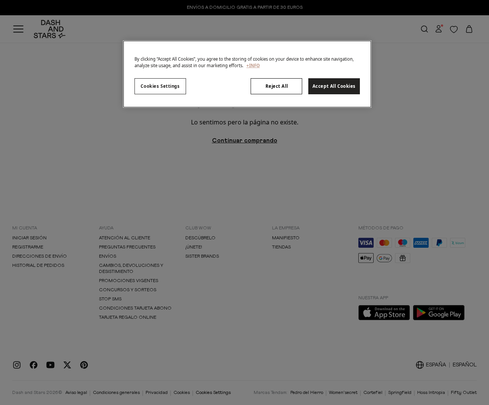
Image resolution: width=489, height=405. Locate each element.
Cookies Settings (160, 86)
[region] (247, 74)
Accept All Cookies (334, 86)
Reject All (277, 86)
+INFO (253, 65)
